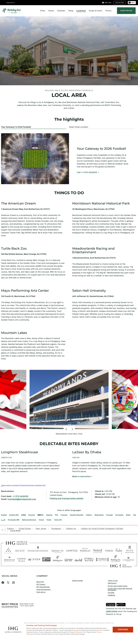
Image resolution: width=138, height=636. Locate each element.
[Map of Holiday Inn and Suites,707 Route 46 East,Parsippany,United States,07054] (23, 485)
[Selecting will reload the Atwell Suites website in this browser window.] (89, 559)
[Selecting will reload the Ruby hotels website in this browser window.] (119, 550)
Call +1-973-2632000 (87, 172)
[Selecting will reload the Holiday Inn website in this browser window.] (57, 559)
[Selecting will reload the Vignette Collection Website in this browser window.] (57, 550)
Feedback (111, 595)
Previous (66, 429)
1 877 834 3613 (27, 606)
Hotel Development (43, 589)
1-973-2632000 (21, 496)
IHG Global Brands (43, 587)
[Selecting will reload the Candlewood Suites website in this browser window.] (128, 559)
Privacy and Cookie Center (117, 586)
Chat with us (40, 592)
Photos (108, 11)
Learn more (111, 611)
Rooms (51, 11)
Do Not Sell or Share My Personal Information (120, 589)
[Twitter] (8, 582)
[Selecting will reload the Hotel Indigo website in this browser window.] (85, 550)
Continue (123, 630)
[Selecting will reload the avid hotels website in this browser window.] (78, 559)
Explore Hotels (77, 580)
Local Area (81, 11)
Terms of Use (113, 580)
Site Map (111, 592)
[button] (132, 2)
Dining (70, 11)
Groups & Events (95, 11)
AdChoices (112, 583)
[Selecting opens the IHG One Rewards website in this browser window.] (121, 566)
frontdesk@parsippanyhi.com (21, 499)
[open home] (3, 529)
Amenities (61, 11)
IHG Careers (40, 584)
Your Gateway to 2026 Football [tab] (16, 127)
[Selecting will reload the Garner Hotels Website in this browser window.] (69, 559)
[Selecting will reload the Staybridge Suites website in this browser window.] (102, 559)
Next (72, 429)
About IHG (40, 582)
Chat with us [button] (10, 2)
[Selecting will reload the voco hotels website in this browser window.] (109, 550)
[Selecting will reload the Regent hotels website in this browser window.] (20, 550)
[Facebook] (3, 582)
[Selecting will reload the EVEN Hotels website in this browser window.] (34, 559)
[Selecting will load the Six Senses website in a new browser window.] (8, 550)
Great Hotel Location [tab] (78, 127)
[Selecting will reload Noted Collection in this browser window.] (97, 550)
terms (101, 630)
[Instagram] (13, 582)
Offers (42, 11)
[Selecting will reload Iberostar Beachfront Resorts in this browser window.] (9, 559)
